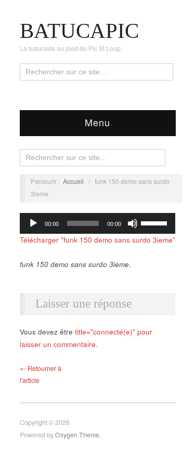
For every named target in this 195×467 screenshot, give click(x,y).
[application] (98, 223)
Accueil (73, 181)
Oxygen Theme (77, 434)
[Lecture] (33, 223)
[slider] (155, 222)
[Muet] (132, 223)
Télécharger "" (97, 240)
